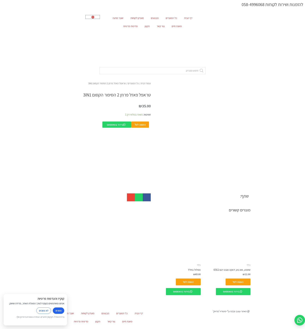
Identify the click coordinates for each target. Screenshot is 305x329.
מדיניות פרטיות (130, 26)
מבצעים (155, 18)
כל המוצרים (171, 18)
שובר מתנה (118, 18)
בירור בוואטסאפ (115, 124)
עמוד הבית (146, 83)
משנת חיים (177, 26)
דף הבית (188, 18)
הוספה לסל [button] (238, 282)
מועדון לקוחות (137, 18)
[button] (147, 197)
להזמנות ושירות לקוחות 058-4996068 (272, 4)
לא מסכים (43, 310)
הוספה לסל (140, 124)
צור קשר (161, 26)
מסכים (58, 310)
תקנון (147, 26)
